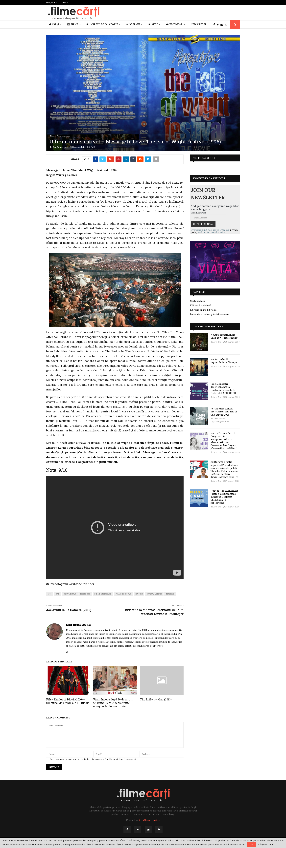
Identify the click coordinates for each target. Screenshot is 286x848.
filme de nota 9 (123, 594)
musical (170, 594)
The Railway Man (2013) (155, 699)
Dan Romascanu (60, 147)
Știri (154, 24)
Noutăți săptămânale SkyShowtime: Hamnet (224, 336)
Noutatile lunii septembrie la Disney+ (224, 361)
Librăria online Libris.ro (203, 309)
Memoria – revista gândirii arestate (209, 314)
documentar (70, 594)
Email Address (198, 212)
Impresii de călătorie (104, 24)
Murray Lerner (154, 594)
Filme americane (63, 136)
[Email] (222, 24)
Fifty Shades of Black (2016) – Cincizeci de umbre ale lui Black (67, 701)
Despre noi (51, 2)
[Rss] (226, 24)
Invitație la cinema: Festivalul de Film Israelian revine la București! (154, 612)
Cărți (55, 24)
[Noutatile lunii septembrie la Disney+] (199, 367)
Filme (74, 24)
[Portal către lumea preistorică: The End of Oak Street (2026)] (199, 416)
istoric (139, 594)
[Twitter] (218, 24)
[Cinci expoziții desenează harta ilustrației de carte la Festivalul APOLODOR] (199, 391)
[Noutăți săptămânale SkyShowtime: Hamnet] (199, 342)
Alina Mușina (219, 418)
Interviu (134, 24)
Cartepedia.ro (198, 300)
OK (251, 844)
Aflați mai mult (266, 844)
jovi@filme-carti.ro (149, 820)
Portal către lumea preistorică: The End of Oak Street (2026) (224, 411)
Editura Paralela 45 (200, 305)
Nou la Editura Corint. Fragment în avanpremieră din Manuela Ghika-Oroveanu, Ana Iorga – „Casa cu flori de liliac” (224, 441)
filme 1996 (85, 594)
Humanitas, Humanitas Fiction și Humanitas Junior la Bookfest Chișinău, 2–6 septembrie (224, 496)
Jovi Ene (217, 342)
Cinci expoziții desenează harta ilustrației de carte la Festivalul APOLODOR (223, 388)
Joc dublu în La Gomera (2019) (68, 610)
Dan (57, 594)
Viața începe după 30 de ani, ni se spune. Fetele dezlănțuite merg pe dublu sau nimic (113, 703)
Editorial (175, 24)
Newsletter (199, 24)
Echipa (63, 2)
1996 (49, 594)
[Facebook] (214, 24)
